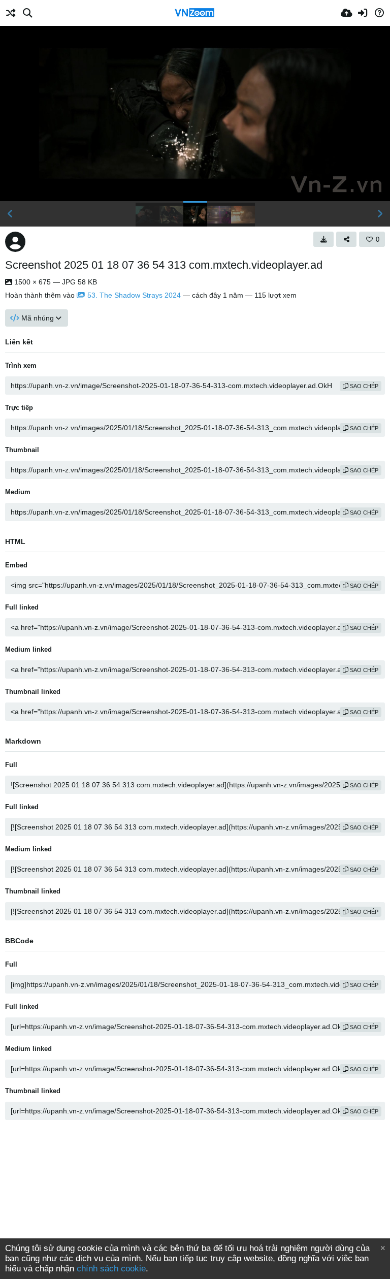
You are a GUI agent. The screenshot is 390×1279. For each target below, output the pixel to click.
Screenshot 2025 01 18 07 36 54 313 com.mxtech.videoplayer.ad (163, 265)
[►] (380, 214)
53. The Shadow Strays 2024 (134, 295)
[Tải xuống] (323, 239)
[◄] (10, 214)
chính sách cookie (111, 1268)
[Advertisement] (195, 1206)
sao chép (363, 386)
